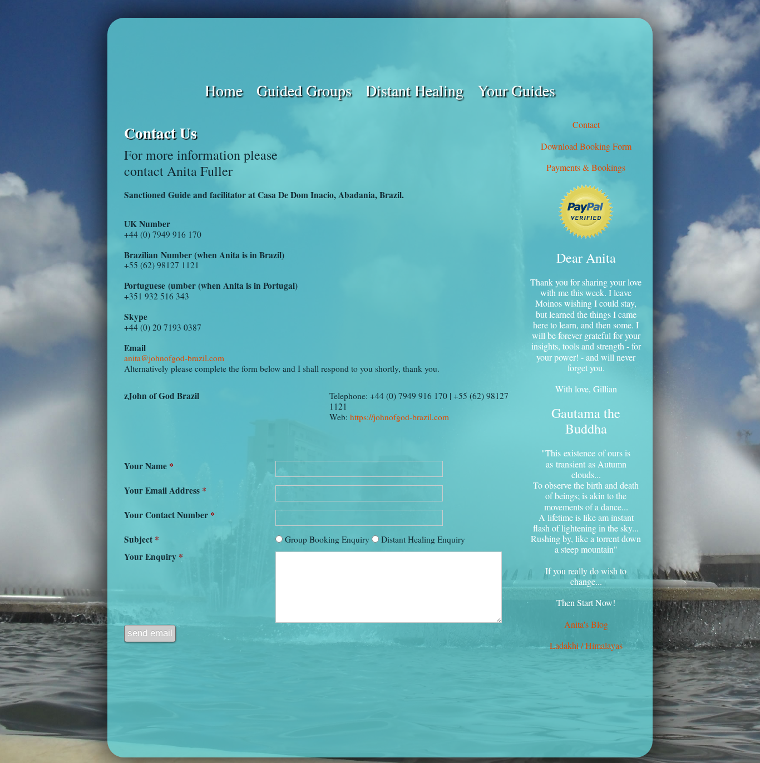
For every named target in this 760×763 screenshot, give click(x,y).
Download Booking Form (586, 146)
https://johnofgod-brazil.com (399, 416)
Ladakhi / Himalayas (586, 645)
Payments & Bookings (585, 167)
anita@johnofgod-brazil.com (174, 357)
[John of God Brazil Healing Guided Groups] (380, 49)
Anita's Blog (586, 624)
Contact (586, 124)
